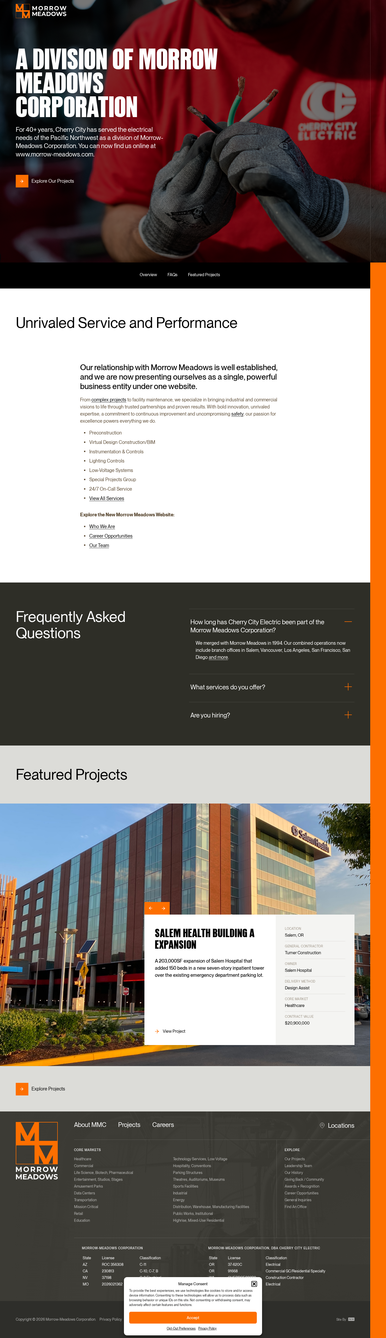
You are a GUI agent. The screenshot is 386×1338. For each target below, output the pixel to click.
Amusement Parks (88, 1186)
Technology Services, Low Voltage (200, 1159)
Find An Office (296, 1207)
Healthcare (82, 1159)
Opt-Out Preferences (181, 1328)
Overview (148, 274)
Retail (78, 1213)
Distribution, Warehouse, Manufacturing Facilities (211, 1207)
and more (218, 657)
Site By (341, 1319)
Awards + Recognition (302, 1186)
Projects (129, 1125)
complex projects (108, 399)
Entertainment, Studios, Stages (98, 1179)
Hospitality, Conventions (192, 1166)
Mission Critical (86, 1207)
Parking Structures (187, 1173)
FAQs (173, 274)
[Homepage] (41, 11)
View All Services (106, 498)
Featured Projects (204, 274)
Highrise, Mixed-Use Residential (198, 1220)
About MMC (90, 1125)
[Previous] (150, 908)
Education (82, 1220)
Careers (163, 1125)
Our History (294, 1173)
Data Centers (84, 1193)
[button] (254, 1284)
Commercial (83, 1166)
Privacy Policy (207, 1328)
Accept (193, 1317)
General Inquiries (298, 1200)
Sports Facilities (185, 1186)
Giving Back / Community (304, 1179)
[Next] (163, 908)
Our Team (99, 545)
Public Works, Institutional (193, 1213)
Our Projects (295, 1159)
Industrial (180, 1193)
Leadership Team (298, 1166)
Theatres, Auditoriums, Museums (199, 1179)
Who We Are (102, 526)
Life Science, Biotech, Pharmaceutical (103, 1173)
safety (237, 414)
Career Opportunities (111, 536)
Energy (179, 1200)
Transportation (85, 1200)
